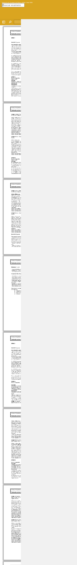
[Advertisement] (49, 75)
